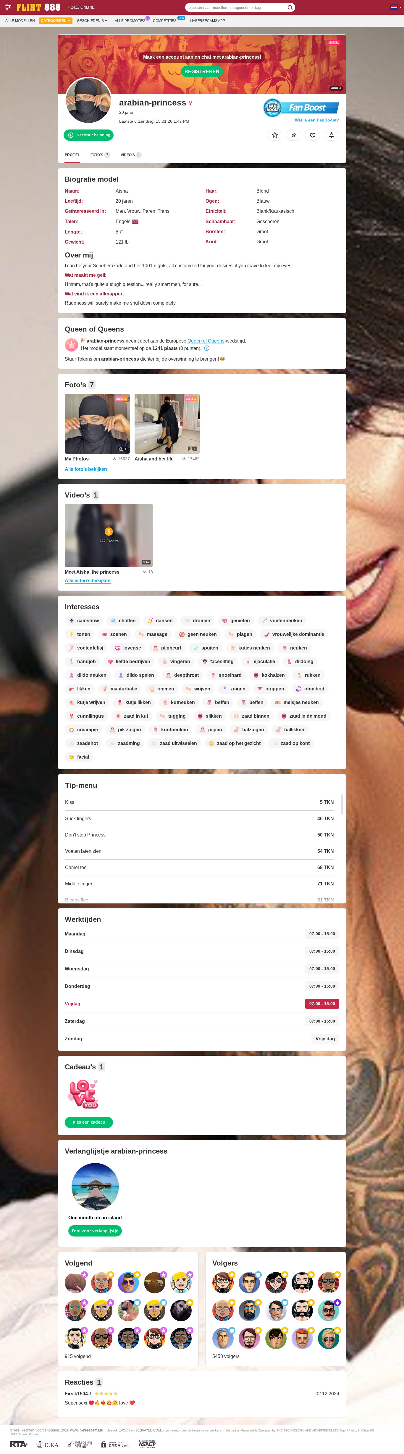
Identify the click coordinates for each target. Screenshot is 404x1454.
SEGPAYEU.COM (148, 1430)
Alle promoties (130, 21)
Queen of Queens (206, 340)
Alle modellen (20, 21)
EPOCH (124, 1430)
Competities (165, 21)
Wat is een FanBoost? (317, 120)
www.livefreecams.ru (86, 1430)
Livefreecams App (207, 21)
